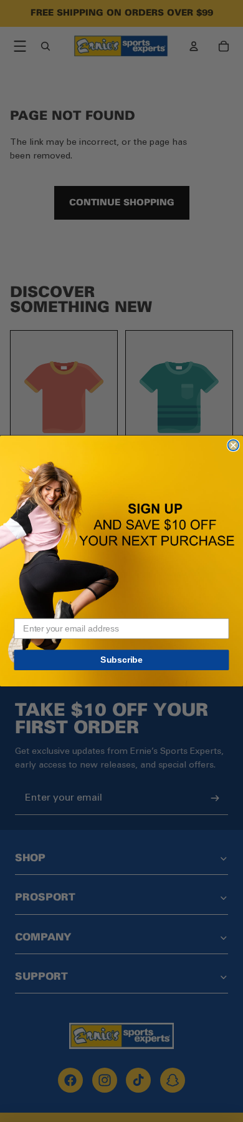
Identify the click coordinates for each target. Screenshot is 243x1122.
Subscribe (121, 660)
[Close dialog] (233, 445)
